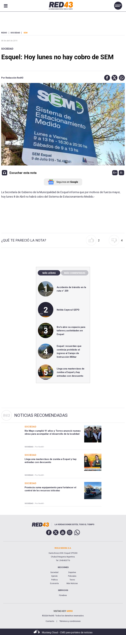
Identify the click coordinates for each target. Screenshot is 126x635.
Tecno (72, 580)
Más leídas (49, 272)
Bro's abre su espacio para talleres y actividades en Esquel (71, 331)
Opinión (54, 576)
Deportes (72, 572)
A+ (115, 172)
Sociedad (7, 48)
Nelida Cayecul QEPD (68, 309)
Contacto (50, 621)
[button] (106, 78)
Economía (54, 583)
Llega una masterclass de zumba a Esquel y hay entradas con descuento (70, 372)
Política (54, 580)
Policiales (72, 576)
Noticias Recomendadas (41, 415)
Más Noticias (72, 583)
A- (121, 172)
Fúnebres (63, 595)
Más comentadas (74, 272)
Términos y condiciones (70, 621)
